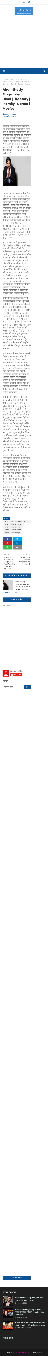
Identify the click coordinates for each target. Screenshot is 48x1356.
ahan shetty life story (13, 527)
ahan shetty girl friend (14, 524)
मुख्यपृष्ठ (6, 79)
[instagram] (29, 2)
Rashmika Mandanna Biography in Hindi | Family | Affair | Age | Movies (30, 1323)
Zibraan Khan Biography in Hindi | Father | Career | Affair (29, 1299)
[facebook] (18, 2)
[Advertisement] (24, 41)
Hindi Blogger (10, 114)
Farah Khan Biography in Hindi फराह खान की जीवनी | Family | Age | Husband (30, 1312)
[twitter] (24, 2)
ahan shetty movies (13, 530)
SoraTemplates (22, 1352)
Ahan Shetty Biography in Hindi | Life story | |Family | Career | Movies (23, 585)
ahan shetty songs (18, 79)
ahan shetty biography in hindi (15, 521)
